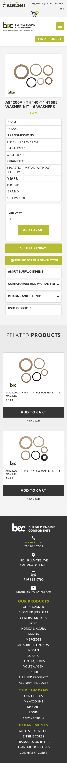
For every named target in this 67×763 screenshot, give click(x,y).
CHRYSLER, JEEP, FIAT (33, 612)
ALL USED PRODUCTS (33, 677)
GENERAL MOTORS (33, 618)
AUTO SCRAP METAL (33, 731)
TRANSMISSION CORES (34, 747)
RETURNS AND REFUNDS (24, 296)
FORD (34, 623)
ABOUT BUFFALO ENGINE (25, 271)
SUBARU (33, 656)
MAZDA (33, 634)
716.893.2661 (14, 5)
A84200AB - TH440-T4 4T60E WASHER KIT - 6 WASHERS (33, 472)
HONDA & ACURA (33, 628)
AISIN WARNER (33, 607)
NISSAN (33, 650)
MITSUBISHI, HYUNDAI (33, 645)
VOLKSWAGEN (33, 666)
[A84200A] (33, 75)
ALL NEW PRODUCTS (33, 683)
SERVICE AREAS (33, 718)
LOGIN (33, 712)
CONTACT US (33, 696)
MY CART (33, 707)
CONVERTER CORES (33, 753)
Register (36, 3)
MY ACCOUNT (33, 701)
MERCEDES (33, 639)
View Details (33, 420)
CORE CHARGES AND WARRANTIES (31, 283)
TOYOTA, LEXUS (33, 661)
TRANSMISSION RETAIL (33, 742)
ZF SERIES (33, 672)
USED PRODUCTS (19, 308)
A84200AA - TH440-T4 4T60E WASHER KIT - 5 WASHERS (33, 394)
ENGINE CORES (33, 736)
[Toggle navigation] (60, 26)
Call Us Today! (35, 248)
